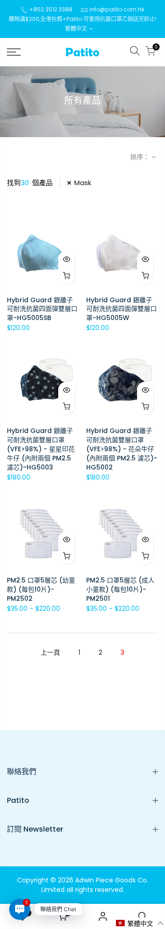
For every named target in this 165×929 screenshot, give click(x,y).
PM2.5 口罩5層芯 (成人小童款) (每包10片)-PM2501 (120, 589)
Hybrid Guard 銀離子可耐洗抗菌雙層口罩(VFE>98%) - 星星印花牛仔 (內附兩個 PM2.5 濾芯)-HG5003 (41, 449)
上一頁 (50, 652)
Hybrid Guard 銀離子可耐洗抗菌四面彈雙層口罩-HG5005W (121, 309)
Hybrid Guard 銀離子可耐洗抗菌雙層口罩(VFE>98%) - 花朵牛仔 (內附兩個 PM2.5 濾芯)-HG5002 (121, 449)
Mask (82, 182)
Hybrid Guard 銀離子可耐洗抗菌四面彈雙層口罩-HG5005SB (42, 309)
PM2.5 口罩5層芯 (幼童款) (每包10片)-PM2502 (41, 589)
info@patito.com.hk (116, 9)
